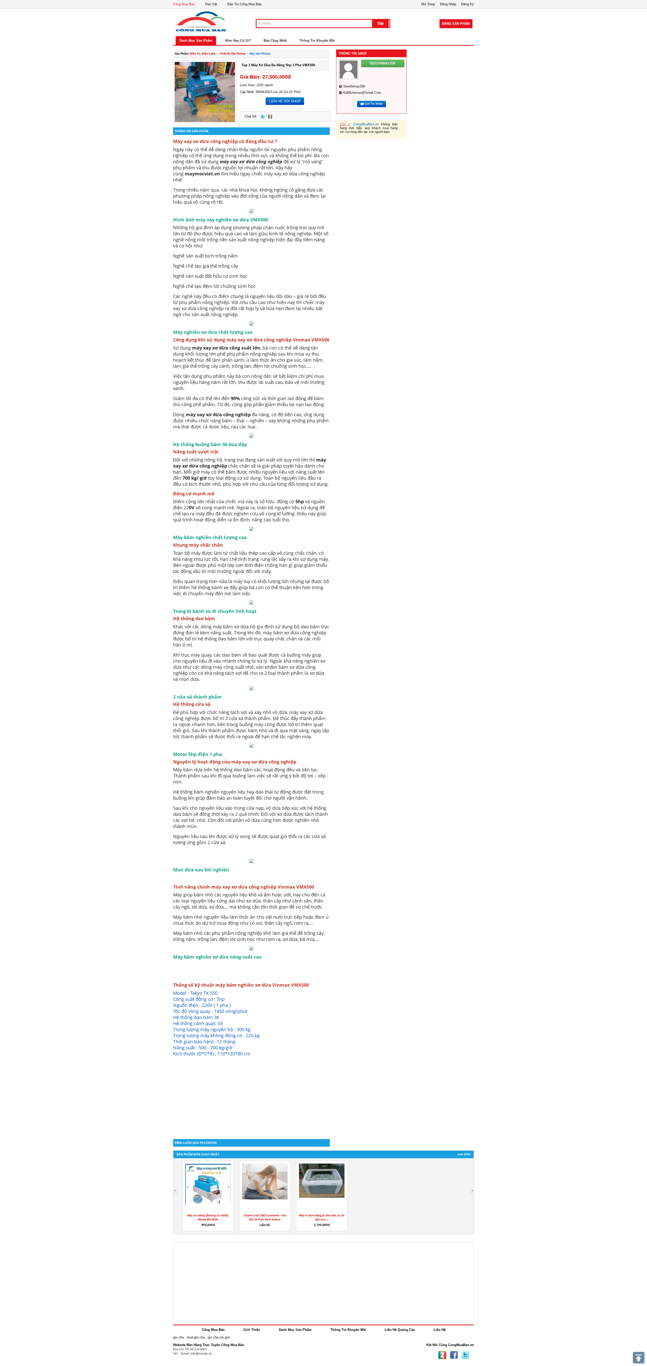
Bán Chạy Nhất (275, 40)
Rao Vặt (211, 4)
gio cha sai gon (219, 1337)
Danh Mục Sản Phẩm (195, 40)
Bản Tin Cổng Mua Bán (244, 4)
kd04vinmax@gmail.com (362, 93)
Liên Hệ (440, 1330)
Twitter (263, 116)
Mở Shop (428, 4)
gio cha (178, 1337)
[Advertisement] (251, 1096)
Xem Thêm (464, 1154)
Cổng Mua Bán (184, 4)
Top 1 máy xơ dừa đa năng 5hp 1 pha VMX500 (278, 65)
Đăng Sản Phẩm (456, 24)
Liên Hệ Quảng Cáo (400, 1330)
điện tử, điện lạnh (203, 53)
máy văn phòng (259, 53)
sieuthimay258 (354, 86)
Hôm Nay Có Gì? (238, 40)
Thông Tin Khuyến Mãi (317, 40)
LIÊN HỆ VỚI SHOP (285, 101)
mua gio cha (196, 1337)
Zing (270, 116)
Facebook (454, 1355)
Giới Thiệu (251, 1330)
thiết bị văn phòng (232, 53)
